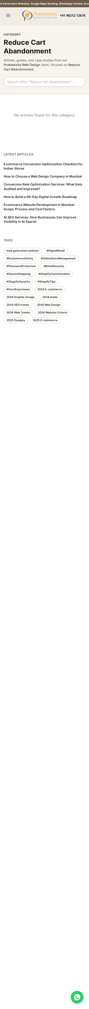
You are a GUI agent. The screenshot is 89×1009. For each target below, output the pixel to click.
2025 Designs (16, 320)
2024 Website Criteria (52, 312)
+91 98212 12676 (72, 15)
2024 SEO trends (18, 304)
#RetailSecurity (54, 266)
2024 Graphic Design (21, 297)
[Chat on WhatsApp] (77, 997)
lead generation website (23, 250)
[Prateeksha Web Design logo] (40, 15)
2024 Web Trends (18, 312)
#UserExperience (18, 289)
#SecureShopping (19, 273)
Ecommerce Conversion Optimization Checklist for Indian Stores (43, 166)
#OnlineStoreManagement (58, 258)
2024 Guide (50, 297)
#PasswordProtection (21, 266)
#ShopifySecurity (18, 281)
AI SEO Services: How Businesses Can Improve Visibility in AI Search (40, 219)
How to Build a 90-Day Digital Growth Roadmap (40, 197)
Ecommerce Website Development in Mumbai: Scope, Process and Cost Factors (39, 207)
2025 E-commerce (45, 320)
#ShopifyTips (47, 281)
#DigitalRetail (56, 250)
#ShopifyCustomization (54, 273)
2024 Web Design (48, 304)
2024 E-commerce (49, 289)
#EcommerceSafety (20, 258)
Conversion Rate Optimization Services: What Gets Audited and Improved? (43, 186)
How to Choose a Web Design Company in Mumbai (43, 176)
